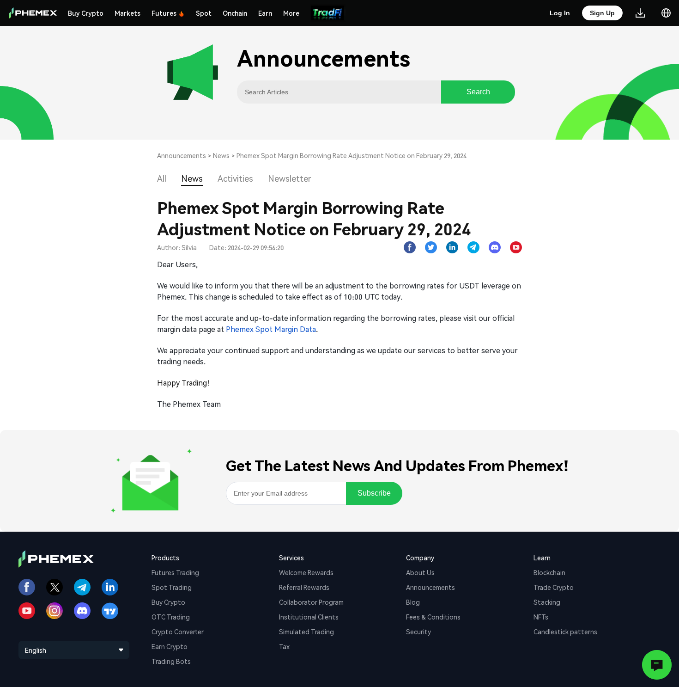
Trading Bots (171, 661)
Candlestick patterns (565, 631)
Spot (204, 13)
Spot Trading (172, 587)
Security (418, 631)
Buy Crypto (85, 13)
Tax (284, 646)
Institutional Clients (309, 617)
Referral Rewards (304, 587)
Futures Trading (175, 572)
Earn (265, 13)
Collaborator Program (311, 602)
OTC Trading (171, 617)
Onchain (235, 13)
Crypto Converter (178, 631)
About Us (420, 572)
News (221, 155)
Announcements (181, 155)
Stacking (547, 602)
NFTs (541, 617)
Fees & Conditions (433, 617)
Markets (127, 13)
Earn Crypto (170, 646)
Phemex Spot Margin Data (271, 329)
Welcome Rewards (306, 572)
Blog (413, 602)
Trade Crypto (554, 587)
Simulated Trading (306, 631)
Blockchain (549, 572)
